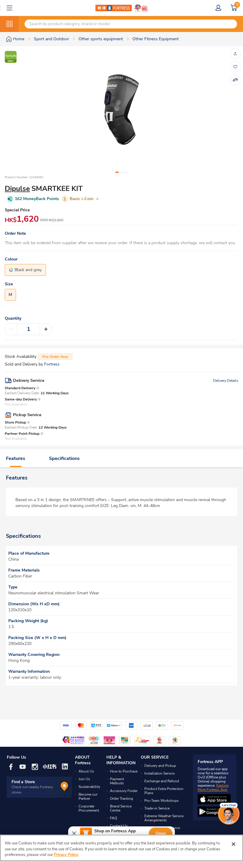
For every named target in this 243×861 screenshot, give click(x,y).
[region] (121, 848)
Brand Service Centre (121, 808)
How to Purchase (124, 771)
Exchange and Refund (161, 781)
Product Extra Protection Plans (163, 790)
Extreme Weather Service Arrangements (163, 818)
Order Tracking (121, 798)
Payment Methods (117, 781)
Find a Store (23, 782)
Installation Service (159, 773)
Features (15, 458)
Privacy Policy (66, 854)
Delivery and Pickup (160, 765)
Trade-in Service (157, 808)
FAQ (113, 818)
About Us (86, 771)
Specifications (64, 458)
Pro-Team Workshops (161, 800)
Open (161, 833)
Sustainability (89, 786)
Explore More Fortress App (213, 787)
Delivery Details (225, 380)
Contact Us (119, 825)
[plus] (46, 329)
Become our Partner (88, 796)
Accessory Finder (124, 790)
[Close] (233, 844)
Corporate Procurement (89, 808)
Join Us (84, 779)
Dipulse (17, 188)
